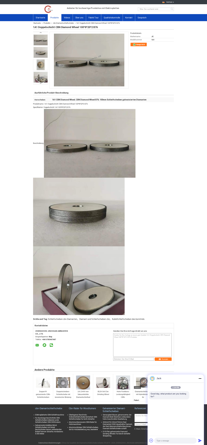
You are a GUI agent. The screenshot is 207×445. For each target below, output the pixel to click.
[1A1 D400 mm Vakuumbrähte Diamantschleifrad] (83, 382)
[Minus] (200, 378)
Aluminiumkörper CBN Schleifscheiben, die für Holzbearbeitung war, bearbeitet (84, 428)
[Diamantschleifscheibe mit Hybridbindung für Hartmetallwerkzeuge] (143, 382)
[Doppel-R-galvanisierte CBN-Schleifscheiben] (43, 382)
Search (172, 9)
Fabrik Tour (94, 17)
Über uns (79, 17)
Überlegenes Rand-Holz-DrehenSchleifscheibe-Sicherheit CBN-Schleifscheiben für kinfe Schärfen (83, 417)
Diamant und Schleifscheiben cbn (94, 319)
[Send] (200, 440)
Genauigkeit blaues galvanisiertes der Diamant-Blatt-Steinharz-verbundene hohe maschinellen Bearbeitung (117, 417)
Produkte (54, 17)
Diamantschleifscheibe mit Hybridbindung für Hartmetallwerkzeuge (143, 395)
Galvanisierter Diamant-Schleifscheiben (114, 410)
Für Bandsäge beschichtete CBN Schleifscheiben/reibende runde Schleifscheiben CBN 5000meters (48, 420)
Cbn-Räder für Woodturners (82, 408)
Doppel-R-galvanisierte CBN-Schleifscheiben (43, 394)
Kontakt (129, 17)
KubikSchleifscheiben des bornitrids (128, 319)
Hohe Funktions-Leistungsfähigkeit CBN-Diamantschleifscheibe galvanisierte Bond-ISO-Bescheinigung (123, 395)
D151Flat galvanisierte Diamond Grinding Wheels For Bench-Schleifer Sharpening (116, 434)
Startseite (40, 17)
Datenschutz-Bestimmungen (49, 443)
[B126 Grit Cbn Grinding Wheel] (103, 382)
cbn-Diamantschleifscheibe (63, 23)
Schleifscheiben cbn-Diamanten (62, 319)
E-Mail (137, 429)
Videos (67, 17)
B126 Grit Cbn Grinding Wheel (103, 393)
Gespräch (142, 17)
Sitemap (145, 429)
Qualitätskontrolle (112, 17)
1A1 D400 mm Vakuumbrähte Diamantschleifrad (83, 394)
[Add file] (151, 440)
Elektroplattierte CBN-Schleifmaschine (49, 415)
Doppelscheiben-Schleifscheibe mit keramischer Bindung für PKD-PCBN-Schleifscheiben (63, 395)
